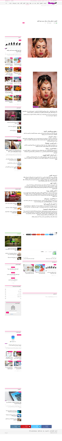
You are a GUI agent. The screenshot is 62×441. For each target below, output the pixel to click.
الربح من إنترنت (19, 351)
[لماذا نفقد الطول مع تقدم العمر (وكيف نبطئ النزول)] (51, 267)
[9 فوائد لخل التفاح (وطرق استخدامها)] (9, 97)
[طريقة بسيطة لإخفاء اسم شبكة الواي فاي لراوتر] (19, 419)
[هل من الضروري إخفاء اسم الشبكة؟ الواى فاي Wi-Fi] (19, 415)
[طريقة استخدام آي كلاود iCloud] (13, 339)
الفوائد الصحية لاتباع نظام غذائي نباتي (28, 258)
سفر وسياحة (14, 3)
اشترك (7, 312)
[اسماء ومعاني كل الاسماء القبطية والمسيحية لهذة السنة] (40, 267)
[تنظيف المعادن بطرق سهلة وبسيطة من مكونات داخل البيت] (9, 69)
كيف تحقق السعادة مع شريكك (12, 257)
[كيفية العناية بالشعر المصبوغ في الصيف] (19, 123)
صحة (35, 3)
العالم (21, 3)
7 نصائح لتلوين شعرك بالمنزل (12, 126)
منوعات (27, 3)
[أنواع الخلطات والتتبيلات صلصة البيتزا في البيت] (19, 208)
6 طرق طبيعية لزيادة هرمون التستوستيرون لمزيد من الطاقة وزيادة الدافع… (11, 249)
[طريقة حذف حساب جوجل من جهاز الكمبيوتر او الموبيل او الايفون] (9, 363)
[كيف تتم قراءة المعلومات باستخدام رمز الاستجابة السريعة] (13, 396)
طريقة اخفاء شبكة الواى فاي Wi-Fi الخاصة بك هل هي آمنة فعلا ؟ (11, 411)
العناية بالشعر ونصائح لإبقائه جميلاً (13, 117)
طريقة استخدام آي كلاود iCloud (15, 345)
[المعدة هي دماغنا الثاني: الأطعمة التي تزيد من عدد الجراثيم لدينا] (19, 160)
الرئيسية (45, 3)
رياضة (18, 3)
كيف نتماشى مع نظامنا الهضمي (12, 162)
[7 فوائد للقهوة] (17, 97)
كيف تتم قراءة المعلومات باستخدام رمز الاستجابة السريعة (13, 402)
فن (32, 3)
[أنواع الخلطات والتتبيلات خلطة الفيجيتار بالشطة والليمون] (19, 212)
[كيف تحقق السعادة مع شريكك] (19, 258)
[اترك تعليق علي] (45, 23)
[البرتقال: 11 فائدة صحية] (17, 88)
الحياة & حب (13, 241)
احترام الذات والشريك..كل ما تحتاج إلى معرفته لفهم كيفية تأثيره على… (11, 254)
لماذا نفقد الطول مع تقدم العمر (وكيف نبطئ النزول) (14, 51)
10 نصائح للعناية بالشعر (13, 130)
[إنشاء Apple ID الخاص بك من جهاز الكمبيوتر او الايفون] (9, 353)
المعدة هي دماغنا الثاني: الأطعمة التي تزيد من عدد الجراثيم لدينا (11, 159)
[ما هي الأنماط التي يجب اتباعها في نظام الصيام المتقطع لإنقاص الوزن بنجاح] (13, 144)
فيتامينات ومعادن (19, 294)
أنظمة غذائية (19, 140)
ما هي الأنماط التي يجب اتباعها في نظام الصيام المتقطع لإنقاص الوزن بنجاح (13, 151)
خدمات (10, 3)
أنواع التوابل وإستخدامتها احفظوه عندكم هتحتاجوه (13, 198)
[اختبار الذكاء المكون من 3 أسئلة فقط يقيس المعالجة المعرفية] (29, 267)
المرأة (38, 3)
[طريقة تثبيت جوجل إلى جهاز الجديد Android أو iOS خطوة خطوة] (17, 363)
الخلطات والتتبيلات (13, 195)
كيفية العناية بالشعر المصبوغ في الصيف (13, 274)
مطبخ (30, 3)
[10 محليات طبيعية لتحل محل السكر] (17, 69)
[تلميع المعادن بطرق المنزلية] (9, 79)
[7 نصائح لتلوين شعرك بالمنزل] (19, 127)
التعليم (24, 3)
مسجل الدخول (51, 296)
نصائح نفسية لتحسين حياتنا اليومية (13, 243)
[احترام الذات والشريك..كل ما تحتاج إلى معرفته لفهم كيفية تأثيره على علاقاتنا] (19, 254)
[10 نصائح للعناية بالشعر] (19, 131)
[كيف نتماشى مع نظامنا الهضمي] (19, 163)
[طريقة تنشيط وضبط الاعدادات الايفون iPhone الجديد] (17, 353)
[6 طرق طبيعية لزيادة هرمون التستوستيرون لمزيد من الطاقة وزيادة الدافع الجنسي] (19, 249)
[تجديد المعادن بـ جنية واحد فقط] (17, 79)
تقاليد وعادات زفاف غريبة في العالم (51, 258)
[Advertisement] (40, 13)
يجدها (5, 432)
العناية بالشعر (13, 115)
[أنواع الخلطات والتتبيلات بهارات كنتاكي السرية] (19, 204)
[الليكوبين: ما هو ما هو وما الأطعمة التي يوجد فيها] (19, 167)
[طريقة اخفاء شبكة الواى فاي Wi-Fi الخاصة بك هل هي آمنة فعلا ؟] (19, 411)
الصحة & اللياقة (19, 296)
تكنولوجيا (41, 3)
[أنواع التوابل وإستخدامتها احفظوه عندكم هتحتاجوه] (13, 196)
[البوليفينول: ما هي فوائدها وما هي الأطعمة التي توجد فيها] (9, 88)
